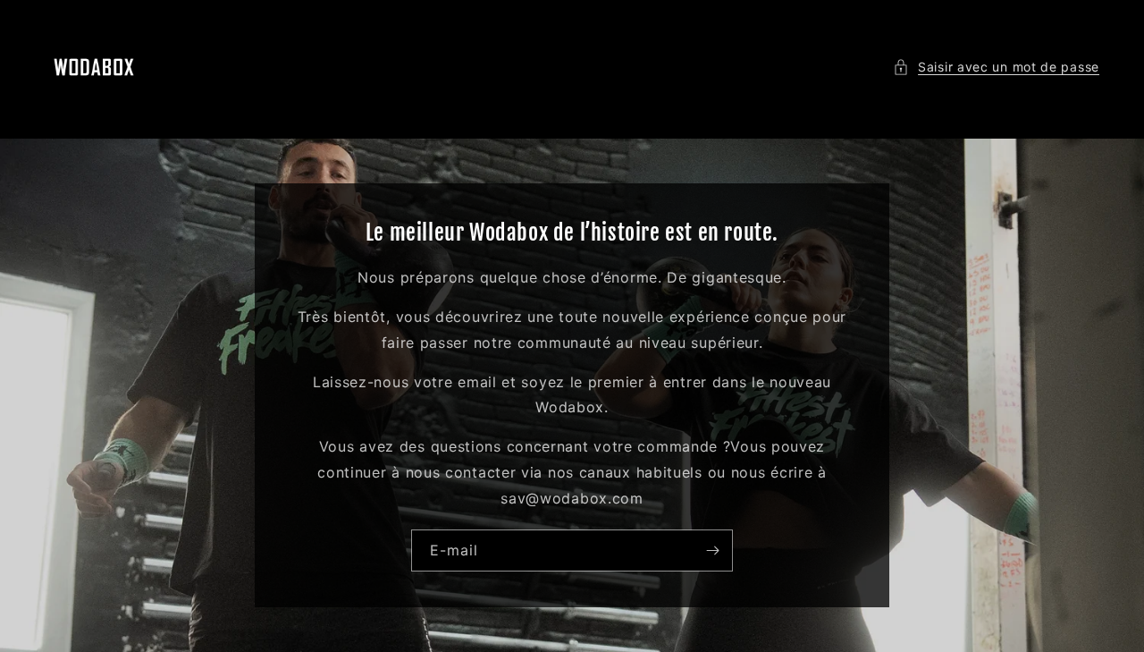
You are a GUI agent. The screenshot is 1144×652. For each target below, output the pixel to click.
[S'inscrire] (712, 550)
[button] (996, 66)
